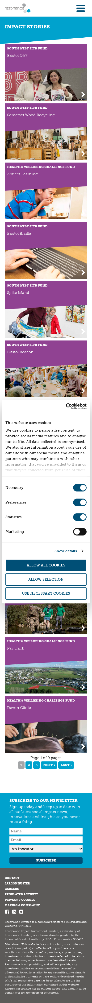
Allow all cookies (46, 565)
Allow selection (46, 579)
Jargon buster (17, 883)
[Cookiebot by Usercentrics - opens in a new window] (66, 406)
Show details (65, 551)
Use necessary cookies (46, 593)
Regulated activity (21, 894)
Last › (66, 765)
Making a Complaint (22, 905)
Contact (12, 878)
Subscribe (46, 860)
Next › (49, 765)
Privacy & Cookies (20, 899)
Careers (12, 889)
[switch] (80, 502)
